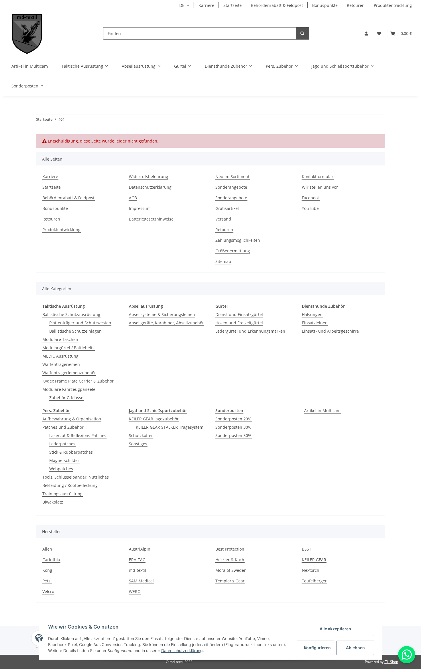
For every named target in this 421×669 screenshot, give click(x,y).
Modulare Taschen (60, 339)
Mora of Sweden (231, 570)
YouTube (310, 208)
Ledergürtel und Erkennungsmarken (250, 331)
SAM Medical (141, 581)
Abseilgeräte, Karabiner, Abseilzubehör (166, 322)
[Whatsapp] (406, 654)
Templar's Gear (230, 581)
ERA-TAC (137, 559)
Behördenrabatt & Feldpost (277, 5)
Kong (47, 570)
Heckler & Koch (229, 559)
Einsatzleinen (315, 322)
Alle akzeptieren (335, 628)
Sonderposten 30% (233, 427)
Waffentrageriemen (61, 364)
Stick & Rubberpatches (71, 452)
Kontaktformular (317, 176)
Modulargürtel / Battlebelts (68, 347)
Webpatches (61, 468)
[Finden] (302, 33)
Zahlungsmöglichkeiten (237, 240)
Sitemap (223, 261)
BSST (306, 549)
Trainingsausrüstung (62, 493)
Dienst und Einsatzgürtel (239, 314)
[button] (366, 33)
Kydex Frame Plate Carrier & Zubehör (78, 381)
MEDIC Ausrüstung (60, 356)
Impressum (140, 208)
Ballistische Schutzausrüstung (71, 314)
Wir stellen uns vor (320, 187)
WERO (135, 591)
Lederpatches (62, 443)
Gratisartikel (227, 208)
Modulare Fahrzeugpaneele (68, 389)
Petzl (47, 581)
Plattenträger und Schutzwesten (80, 322)
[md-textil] (27, 33)
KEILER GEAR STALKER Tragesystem (169, 427)
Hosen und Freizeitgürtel (239, 322)
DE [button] (181, 5)
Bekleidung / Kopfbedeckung (70, 485)
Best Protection (229, 549)
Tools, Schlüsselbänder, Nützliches (75, 477)
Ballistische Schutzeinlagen (75, 331)
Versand (223, 219)
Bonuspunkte (325, 5)
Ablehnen (355, 647)
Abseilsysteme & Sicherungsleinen (162, 314)
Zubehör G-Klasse (66, 397)
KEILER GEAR (314, 559)
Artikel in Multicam (322, 410)
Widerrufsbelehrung (148, 176)
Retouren (356, 5)
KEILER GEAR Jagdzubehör (154, 419)
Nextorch (310, 570)
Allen (47, 549)
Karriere (206, 5)
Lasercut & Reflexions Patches (77, 435)
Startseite (232, 5)
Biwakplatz (52, 502)
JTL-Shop (391, 661)
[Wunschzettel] (379, 33)
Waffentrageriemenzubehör (69, 372)
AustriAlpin (139, 549)
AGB (133, 197)
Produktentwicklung (393, 5)
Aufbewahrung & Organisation (71, 419)
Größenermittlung (232, 250)
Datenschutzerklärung (150, 187)
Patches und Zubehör (63, 427)
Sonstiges (138, 443)
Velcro (48, 591)
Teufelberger (314, 581)
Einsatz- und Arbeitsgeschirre (330, 331)
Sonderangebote (231, 187)
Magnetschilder (64, 460)
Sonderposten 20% (233, 419)
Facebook (311, 197)
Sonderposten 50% (233, 435)
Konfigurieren (317, 647)
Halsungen (312, 314)
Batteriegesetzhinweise (151, 219)
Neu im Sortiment (232, 176)
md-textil (137, 570)
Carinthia (51, 559)
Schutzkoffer (141, 435)
